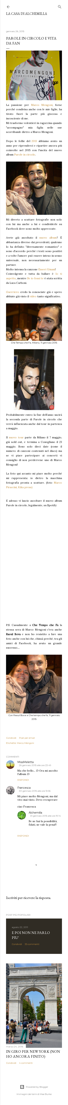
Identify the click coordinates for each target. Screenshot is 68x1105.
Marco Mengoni (42, 105)
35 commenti (32, 944)
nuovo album (48, 237)
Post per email (27, 737)
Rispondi (23, 779)
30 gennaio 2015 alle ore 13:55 (34, 790)
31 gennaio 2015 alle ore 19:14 (45, 815)
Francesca (24, 787)
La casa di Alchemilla (26, 13)
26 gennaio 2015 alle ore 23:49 (35, 765)
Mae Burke (46, 1094)
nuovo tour (16, 437)
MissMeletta (25, 762)
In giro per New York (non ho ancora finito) (33, 1054)
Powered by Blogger (37, 1086)
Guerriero (12, 292)
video (33, 296)
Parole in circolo (24, 154)
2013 (34, 141)
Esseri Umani (46, 269)
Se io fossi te (35, 278)
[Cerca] (59, 6)
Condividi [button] (11, 737)
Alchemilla (35, 812)
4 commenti (26, 1062)
